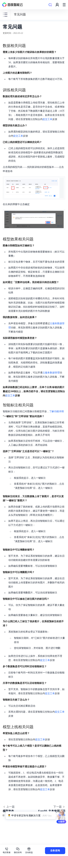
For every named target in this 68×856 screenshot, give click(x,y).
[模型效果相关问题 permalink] (37, 239)
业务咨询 (55, 850)
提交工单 (47, 119)
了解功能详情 (56, 411)
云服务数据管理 (51, 372)
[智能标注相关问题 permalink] (37, 405)
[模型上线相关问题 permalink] (37, 727)
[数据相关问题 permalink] (29, 45)
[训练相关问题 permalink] (29, 90)
